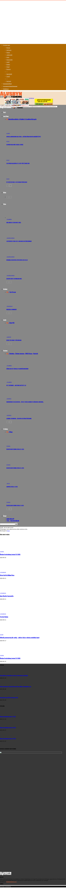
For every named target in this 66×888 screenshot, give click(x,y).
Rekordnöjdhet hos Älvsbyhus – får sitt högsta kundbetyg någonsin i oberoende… (25, 402)
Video (4, 204)
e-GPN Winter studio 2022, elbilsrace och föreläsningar (19, 241)
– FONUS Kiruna (28, 354)
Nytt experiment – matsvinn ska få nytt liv (16, 385)
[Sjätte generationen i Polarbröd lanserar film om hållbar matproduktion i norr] (4, 684)
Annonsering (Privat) (7, 83)
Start (4, 112)
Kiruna (8, 48)
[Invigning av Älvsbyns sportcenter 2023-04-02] (15, 255)
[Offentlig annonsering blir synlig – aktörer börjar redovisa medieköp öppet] (15, 131)
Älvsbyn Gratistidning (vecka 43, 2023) (8, 738)
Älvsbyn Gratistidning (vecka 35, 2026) (15, 449)
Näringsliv (33, 119)
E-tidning (5, 429)
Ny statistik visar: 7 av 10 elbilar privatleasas (16, 182)
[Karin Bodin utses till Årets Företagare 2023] (4, 695)
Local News (6, 116)
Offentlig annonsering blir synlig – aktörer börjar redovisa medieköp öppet (23, 136)
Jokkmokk (9, 55)
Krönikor (5, 289)
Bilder (4, 192)
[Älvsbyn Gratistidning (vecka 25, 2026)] (15, 463)
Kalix (7, 57)
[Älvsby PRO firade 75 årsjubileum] (15, 335)
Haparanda (9, 59)
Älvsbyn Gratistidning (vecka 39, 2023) (8, 727)
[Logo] (6, 108)
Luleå (7, 62)
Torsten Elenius (4, 617)
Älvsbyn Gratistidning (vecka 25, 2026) (15, 468)
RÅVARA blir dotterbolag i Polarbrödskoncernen (17, 368)
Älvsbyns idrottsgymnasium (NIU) (14, 278)
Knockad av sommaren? (11, 309)
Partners (5, 351)
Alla (7, 119)
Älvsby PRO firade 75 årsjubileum (13, 340)
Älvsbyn (8, 69)
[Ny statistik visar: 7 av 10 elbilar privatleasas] (15, 177)
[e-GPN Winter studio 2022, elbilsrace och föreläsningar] (15, 236)
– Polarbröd (9, 219)
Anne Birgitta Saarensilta (6, 596)
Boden (8, 64)
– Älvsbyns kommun (10, 238)
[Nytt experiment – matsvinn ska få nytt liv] (15, 380)
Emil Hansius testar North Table (13, 222)
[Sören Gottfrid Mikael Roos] (7, 570)
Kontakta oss (6, 88)
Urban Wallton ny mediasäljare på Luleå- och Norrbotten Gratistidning (14, 675)
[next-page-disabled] (10, 197)
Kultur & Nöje (19, 119)
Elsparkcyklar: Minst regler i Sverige (14, 144)
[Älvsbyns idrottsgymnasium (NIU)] (15, 274)
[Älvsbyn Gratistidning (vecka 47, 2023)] (4, 714)
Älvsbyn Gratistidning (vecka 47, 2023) (8, 716)
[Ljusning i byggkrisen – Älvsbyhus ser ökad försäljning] (15, 413)
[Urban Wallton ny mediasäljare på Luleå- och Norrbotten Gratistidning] (4, 673)
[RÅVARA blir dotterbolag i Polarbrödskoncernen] (15, 364)
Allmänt (10, 119)
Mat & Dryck (25, 119)
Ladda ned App (10, 519)
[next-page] (10, 186)
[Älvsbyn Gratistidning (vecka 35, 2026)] (15, 444)
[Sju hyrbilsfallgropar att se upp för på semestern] (15, 158)
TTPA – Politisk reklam (12, 521)
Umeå (8, 76)
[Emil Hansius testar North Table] (15, 217)
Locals (4, 320)
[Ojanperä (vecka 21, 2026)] (15, 482)
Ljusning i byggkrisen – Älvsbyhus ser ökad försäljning (18, 418)
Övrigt (4, 516)
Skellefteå (9, 74)
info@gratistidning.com (11, 881)
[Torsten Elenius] (7, 612)
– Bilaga (10, 432)
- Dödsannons (3, 572)
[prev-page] (7, 186)
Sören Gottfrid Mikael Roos (7, 575)
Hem (8, 531)
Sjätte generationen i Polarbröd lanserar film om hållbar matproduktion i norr (15, 686)
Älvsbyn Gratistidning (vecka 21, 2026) (15, 505)
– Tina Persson (12, 292)
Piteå (7, 67)
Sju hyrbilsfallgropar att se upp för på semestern (17, 163)
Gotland (8, 81)
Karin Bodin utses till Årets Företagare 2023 (9, 697)
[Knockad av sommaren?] (15, 304)
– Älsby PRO (11, 323)
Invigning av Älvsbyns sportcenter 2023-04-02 (17, 260)
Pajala (8, 52)
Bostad (14, 119)
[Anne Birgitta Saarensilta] (7, 591)
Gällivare (8, 50)
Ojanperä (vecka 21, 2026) (12, 486)
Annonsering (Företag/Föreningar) (10, 86)
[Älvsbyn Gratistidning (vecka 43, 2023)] (4, 736)
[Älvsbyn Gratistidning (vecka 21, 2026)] (15, 500)
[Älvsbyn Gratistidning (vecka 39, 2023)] (4, 725)
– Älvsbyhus (11, 354)
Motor (29, 119)
